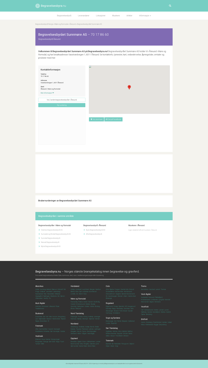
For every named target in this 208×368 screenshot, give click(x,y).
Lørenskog (56, 291)
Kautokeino (39, 331)
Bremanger (110, 321)
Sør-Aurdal (74, 346)
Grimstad (45, 306)
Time (121, 311)
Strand (116, 311)
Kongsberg (61, 316)
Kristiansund (80, 304)
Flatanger (74, 316)
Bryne (125, 311)
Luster (108, 323)
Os (77, 294)
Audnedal (144, 297)
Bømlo (73, 291)
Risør (57, 306)
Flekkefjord (158, 297)
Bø (113, 344)
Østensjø (109, 298)
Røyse (37, 321)
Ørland (126, 336)
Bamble (108, 344)
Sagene (118, 294)
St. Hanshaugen (111, 296)
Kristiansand (145, 299)
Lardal (161, 310)
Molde (88, 304)
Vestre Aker (132, 296)
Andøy (87, 327)
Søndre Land (94, 344)
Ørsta (73, 308)
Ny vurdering (62, 105)
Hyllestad (131, 321)
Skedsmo (53, 296)
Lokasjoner (100, 15)
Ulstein (87, 306)
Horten (156, 310)
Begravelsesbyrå (64, 15)
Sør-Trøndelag (112, 328)
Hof (142, 310)
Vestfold (144, 307)
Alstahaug (74, 327)
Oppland (74, 338)
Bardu (92, 327)
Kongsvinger (55, 339)
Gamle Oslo (124, 289)
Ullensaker (39, 298)
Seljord (131, 344)
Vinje (116, 346)
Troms (143, 286)
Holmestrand (148, 310)
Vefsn (79, 333)
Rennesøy (120, 308)
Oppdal (119, 333)
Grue (43, 339)
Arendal (38, 306)
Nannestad (39, 294)
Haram (90, 302)
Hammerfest (43, 329)
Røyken (63, 319)
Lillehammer (91, 341)
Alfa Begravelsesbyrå (94, 234)
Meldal (124, 331)
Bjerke (112, 289)
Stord (81, 294)
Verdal (97, 319)
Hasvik (50, 329)
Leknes (91, 329)
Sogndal (114, 323)
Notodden (117, 344)
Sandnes (127, 308)
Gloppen (124, 321)
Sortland (74, 333)
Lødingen (97, 329)
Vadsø (62, 331)
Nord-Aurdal (75, 344)
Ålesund (73, 24)
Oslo (108, 286)
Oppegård (39, 296)
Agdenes (109, 331)
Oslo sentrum (110, 294)
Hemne (115, 331)
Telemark (110, 340)
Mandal (167, 299)
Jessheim (49, 291)
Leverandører (83, 15)
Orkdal (125, 333)
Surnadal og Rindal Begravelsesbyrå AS (56, 234)
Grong (85, 316)
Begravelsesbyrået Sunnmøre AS (69, 51)
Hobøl (170, 322)
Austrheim (85, 289)
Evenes (73, 329)
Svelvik (168, 312)
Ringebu (86, 344)
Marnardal (145, 302)
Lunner (98, 341)
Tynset (37, 344)
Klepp (114, 308)
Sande (149, 312)
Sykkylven (80, 306)
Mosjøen (73, 331)
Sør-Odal (52, 341)
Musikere (116, 15)
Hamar (48, 339)
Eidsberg (149, 322)
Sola (131, 308)
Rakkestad (149, 324)
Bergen (92, 289)
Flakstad (85, 329)
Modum (49, 319)
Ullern (125, 296)
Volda (92, 306)
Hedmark (39, 336)
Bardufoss (144, 289)
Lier (36, 319)
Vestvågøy (90, 333)
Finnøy (116, 306)
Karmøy (108, 308)
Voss (85, 294)
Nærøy (79, 319)
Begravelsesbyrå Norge (44, 24)
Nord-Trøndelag (77, 313)
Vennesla (157, 302)
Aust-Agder (40, 303)
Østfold (144, 319)
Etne (76, 291)
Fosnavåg (74, 302)
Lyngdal (161, 299)
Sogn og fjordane (113, 318)
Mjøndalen (42, 319)
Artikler (129, 15)
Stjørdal (91, 319)
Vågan (84, 333)
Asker (37, 289)
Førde (119, 321)
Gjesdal (121, 306)
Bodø (97, 327)
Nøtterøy (144, 312)
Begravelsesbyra (53, 5)
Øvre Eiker (43, 321)
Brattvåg (97, 302)
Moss (143, 324)
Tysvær (130, 311)
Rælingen (46, 296)
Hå (126, 306)
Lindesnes (154, 299)
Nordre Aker (119, 291)
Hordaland (75, 286)
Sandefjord (156, 312)
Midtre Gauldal (111, 333)
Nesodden (50, 294)
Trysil (62, 341)
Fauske (78, 329)
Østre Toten (91, 346)
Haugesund (131, 306)
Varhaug (109, 313)
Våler (42, 344)
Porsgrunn (125, 344)
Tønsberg (149, 314)
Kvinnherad (93, 291)
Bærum (54, 289)
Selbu (108, 336)
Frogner (117, 289)
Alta (36, 329)
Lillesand (52, 306)
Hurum (54, 316)
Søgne (151, 302)
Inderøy (90, 316)
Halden (164, 322)
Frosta (80, 316)
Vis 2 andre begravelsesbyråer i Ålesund (62, 100)
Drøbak (42, 291)
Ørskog (97, 306)
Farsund (151, 297)
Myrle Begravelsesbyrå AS (51, 246)
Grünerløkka (110, 291)
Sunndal (73, 306)
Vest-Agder (146, 294)
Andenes (81, 327)
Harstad (152, 289)
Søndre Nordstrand (128, 294)
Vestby (45, 298)
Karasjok (57, 329)
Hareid (73, 304)
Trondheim (119, 336)
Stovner (120, 296)
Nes (45, 294)
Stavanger (109, 311)
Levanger (97, 316)
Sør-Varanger (55, 331)
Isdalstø (85, 291)
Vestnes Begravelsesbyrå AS (52, 230)
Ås (50, 298)
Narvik (79, 331)
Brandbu (74, 341)
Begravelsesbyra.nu (110, 363)
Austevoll (78, 289)
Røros (130, 333)
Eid (115, 321)
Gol (44, 316)
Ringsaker (38, 341)
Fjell (80, 291)
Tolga (57, 341)
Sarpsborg (162, 324)
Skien (112, 346)
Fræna (80, 302)
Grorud (131, 289)
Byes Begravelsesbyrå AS (95, 230)
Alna (107, 289)
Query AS (82, 363)
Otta (81, 344)
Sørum (62, 296)
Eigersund (109, 306)
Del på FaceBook (114, 119)
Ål (48, 321)
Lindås (73, 294)
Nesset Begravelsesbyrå (50, 242)
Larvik (166, 310)
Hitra (119, 331)
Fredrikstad (157, 322)
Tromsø (163, 289)
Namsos (73, 319)
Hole (50, 316)
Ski (58, 296)
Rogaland (110, 303)
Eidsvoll (60, 289)
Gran (84, 341)
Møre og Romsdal (61, 24)
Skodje (93, 304)
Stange (45, 341)
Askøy (73, 289)
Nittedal (57, 294)
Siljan (108, 346)
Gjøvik (80, 341)
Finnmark (39, 326)
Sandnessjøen (91, 331)
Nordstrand (128, 291)
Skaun (112, 336)
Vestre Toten (83, 346)
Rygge (156, 324)
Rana (84, 331)
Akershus (39, 286)
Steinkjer (85, 319)
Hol (47, 316)
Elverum (38, 339)
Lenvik (158, 289)
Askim (143, 322)
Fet (65, 289)
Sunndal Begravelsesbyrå (50, 238)
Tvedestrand (39, 308)
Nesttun (98, 289)
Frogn (37, 291)
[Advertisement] (62, 126)
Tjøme (143, 314)
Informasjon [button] (144, 15)
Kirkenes (46, 331)
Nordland (74, 324)
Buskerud (39, 313)
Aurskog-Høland (45, 289)
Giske (85, 302)
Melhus (130, 331)
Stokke (163, 312)
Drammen (38, 316)
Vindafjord (116, 313)
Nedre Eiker (56, 319)
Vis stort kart (97, 119)
